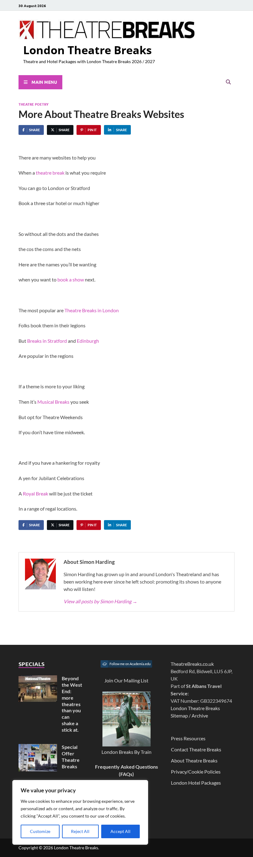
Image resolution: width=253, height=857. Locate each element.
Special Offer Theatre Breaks (71, 756)
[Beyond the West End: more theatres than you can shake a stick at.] (38, 679)
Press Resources (188, 738)
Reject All (80, 831)
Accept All (120, 831)
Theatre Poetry (33, 104)
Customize (40, 831)
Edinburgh (88, 341)
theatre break (50, 173)
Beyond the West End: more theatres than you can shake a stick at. (72, 703)
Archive (200, 715)
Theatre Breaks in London (91, 310)
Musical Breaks (53, 402)
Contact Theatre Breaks (196, 749)
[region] (80, 812)
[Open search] (228, 82)
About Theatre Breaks (194, 760)
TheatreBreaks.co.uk (192, 664)
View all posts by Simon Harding (100, 601)
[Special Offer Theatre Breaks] (38, 747)
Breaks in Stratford (47, 341)
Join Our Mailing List (126, 680)
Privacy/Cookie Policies (196, 771)
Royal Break (35, 493)
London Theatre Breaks (87, 50)
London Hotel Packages (196, 783)
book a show (70, 279)
